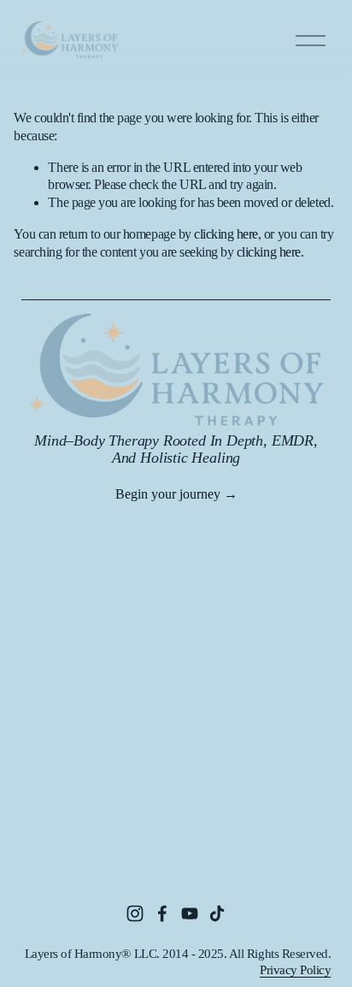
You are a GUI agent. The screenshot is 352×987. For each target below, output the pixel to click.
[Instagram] (135, 913)
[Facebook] (162, 913)
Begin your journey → (176, 494)
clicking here (226, 234)
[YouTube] (189, 913)
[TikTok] (217, 913)
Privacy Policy (295, 970)
